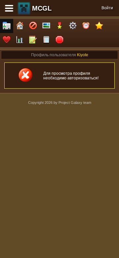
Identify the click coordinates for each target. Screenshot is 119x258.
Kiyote (82, 55)
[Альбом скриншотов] (46, 26)
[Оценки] (99, 26)
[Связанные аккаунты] (6, 40)
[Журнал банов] (33, 26)
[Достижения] (59, 26)
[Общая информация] (6, 26)
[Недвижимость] (19, 26)
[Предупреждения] (59, 40)
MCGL (42, 8)
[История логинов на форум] (46, 40)
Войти (107, 8)
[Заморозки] (86, 26)
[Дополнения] (72, 26)
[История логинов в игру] (33, 40)
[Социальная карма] (19, 40)
